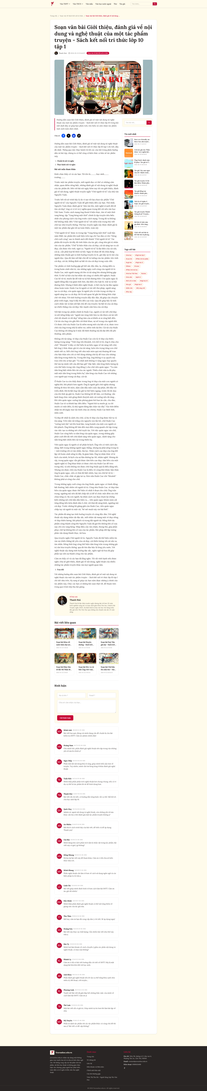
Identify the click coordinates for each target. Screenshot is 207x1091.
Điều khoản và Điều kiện (95, 1067)
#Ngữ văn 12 (139, 262)
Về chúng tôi (91, 1060)
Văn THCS (77, 4)
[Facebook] (63, 136)
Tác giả (122, 4)
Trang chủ (53, 16)
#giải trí (138, 277)
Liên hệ (89, 1063)
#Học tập (129, 292)
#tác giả (128, 284)
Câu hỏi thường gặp (93, 1074)
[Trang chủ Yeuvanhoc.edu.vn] (52, 4)
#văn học (129, 255)
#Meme (128, 266)
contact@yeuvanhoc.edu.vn (138, 1061)
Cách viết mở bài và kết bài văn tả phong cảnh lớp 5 (141, 235)
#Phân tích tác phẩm (142, 259)
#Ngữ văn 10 (144, 281)
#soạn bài (129, 259)
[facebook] (124, 1068)
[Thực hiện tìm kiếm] (155, 3)
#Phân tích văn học (132, 270)
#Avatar (136, 266)
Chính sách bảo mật (93, 1070)
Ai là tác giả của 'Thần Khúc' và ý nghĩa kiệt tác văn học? (142, 152)
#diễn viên (129, 288)
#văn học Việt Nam (131, 273)
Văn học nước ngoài (103, 4)
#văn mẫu (129, 277)
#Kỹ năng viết (140, 288)
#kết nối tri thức (131, 281)
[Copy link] (79, 136)
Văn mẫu (89, 4)
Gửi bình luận (65, 718)
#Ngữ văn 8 (138, 284)
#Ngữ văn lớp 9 (140, 255)
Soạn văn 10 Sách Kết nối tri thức (71, 16)
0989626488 (136, 1064)
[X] (69, 136)
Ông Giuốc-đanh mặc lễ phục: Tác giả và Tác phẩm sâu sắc (142, 162)
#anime (143, 273)
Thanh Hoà (75, 600)
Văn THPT (64, 4)
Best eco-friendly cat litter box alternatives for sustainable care (142, 142)
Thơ (115, 4)
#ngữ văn (129, 262)
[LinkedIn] (74, 136)
